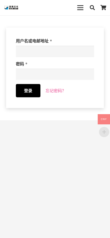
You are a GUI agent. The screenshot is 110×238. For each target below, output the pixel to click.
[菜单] (80, 7)
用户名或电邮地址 (34, 41)
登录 (28, 90)
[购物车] (103, 7)
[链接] (11, 7)
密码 (21, 64)
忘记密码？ (56, 90)
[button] (92, 7)
